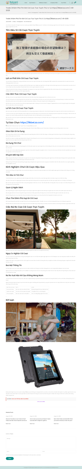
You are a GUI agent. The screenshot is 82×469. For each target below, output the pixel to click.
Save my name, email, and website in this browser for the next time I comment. (24, 455)
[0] (74, 2)
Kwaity (14, 21)
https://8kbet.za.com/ (32, 122)
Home (29, 12)
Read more (8, 423)
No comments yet (28, 21)
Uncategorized (35, 12)
